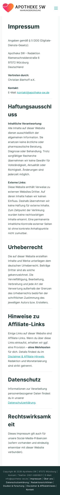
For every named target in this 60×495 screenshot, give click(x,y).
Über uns (48, 478)
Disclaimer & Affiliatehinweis (41, 486)
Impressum (36, 478)
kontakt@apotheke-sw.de (33, 92)
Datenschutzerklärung (21, 402)
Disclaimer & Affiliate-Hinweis (26, 356)
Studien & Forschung (13, 486)
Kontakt (30, 489)
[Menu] (56, 8)
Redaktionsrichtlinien (42, 482)
